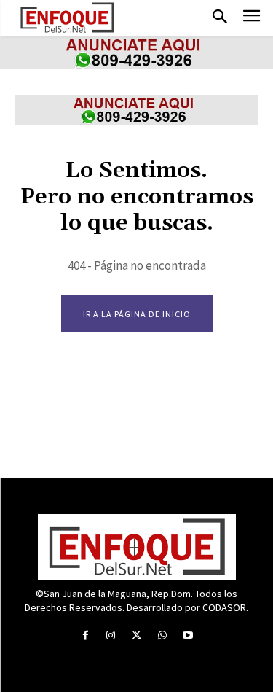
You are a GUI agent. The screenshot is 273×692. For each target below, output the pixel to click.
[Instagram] (111, 635)
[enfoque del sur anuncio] (136, 65)
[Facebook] (85, 635)
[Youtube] (187, 635)
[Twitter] (136, 635)
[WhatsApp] (162, 635)
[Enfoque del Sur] (67, 17)
